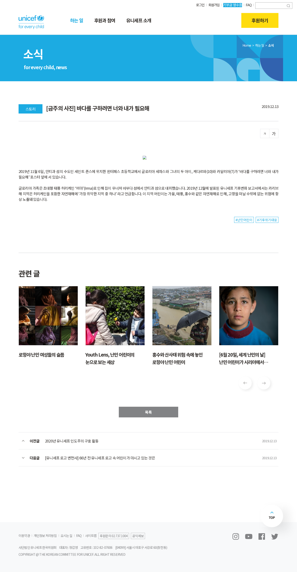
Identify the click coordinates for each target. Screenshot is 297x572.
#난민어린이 (244, 220)
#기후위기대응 (267, 220)
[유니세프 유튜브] (248, 536)
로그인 (200, 4)
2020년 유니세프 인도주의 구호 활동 (71, 441)
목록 (148, 412)
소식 (271, 45)
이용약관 (24, 535)
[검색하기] (288, 5)
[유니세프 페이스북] (261, 536)
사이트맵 (91, 535)
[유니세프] (31, 22)
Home (246, 45)
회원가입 (214, 4)
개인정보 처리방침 (45, 535)
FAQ (249, 4)
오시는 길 (66, 535)
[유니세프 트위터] (274, 536)
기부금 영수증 (232, 4)
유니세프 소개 (138, 20)
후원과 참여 (104, 20)
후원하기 (260, 20)
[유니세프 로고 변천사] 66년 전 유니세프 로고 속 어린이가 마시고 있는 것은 (100, 458)
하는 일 (76, 20)
